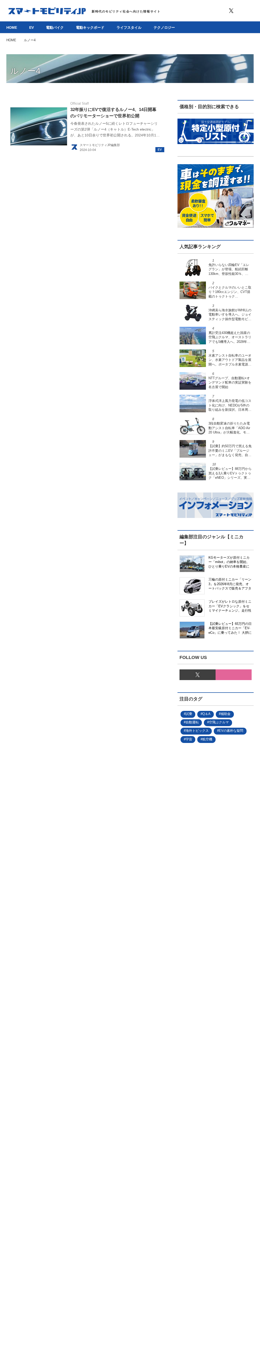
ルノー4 (25, 71)
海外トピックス (197, 731)
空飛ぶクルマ (219, 722)
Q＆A (206, 714)
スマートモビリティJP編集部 (100, 145)
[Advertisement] (215, 945)
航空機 (207, 739)
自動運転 (192, 722)
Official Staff (79, 103)
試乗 (189, 714)
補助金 (226, 714)
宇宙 (189, 739)
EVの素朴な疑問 (231, 731)
